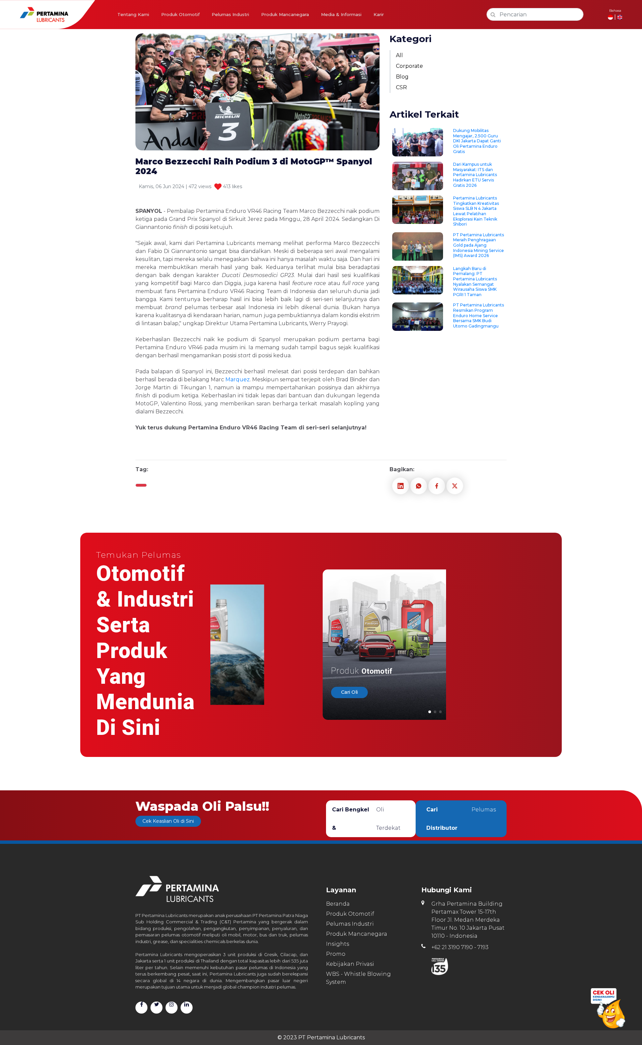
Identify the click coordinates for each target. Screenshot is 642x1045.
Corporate (409, 66)
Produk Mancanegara (285, 14)
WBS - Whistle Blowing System (358, 978)
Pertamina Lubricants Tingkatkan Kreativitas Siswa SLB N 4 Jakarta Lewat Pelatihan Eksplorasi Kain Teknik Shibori (476, 211)
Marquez (237, 379)
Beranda (338, 904)
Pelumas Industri (230, 14)
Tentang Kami (133, 14)
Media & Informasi (341, 14)
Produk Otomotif (180, 14)
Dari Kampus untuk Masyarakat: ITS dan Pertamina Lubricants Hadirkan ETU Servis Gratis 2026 (475, 174)
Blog (402, 77)
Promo (335, 954)
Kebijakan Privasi (350, 964)
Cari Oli (349, 692)
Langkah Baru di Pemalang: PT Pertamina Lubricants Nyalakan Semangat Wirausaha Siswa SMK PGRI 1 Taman (475, 281)
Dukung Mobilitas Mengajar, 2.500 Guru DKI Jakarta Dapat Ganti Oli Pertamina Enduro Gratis (477, 141)
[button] (429, 711)
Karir (378, 14)
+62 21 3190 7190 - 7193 (460, 947)
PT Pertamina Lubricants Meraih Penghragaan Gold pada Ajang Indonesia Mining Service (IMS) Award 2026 (478, 245)
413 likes (232, 186)
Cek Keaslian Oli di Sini (168, 821)
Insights (337, 944)
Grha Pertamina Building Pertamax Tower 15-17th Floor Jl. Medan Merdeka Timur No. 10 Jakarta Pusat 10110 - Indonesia (468, 920)
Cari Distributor (461, 818)
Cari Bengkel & (366, 818)
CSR (401, 87)
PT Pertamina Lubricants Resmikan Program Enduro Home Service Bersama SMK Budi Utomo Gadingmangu (478, 315)
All (399, 55)
